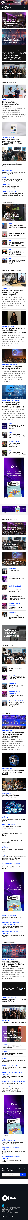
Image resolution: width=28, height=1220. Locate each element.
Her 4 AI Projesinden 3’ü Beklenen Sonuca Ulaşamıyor (12, 827)
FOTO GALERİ (12, 605)
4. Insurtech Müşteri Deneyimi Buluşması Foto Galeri (16, 617)
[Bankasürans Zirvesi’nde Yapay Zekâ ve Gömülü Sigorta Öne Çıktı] (14, 722)
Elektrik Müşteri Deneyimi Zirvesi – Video (17, 453)
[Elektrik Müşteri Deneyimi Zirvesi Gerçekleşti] (4, 444)
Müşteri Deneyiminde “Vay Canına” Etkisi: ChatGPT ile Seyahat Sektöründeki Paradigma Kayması (12, 1090)
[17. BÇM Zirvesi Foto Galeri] (4, 669)
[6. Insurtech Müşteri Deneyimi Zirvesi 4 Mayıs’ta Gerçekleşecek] (14, 392)
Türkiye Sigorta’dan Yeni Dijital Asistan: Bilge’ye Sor (13, 1061)
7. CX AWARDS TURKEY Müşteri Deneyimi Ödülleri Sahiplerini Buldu (17, 598)
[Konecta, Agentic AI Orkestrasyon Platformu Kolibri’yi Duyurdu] (14, 951)
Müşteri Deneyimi (7, 170)
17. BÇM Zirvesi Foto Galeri (16, 669)
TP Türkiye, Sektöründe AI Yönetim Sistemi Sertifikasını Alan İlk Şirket (12, 194)
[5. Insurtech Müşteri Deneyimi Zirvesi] (4, 587)
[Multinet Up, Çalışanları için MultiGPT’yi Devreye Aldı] (14, 1034)
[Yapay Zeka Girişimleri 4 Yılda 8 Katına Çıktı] (14, 807)
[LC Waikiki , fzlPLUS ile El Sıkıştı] (14, 70)
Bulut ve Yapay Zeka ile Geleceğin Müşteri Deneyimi (16, 704)
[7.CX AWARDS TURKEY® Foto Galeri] (4, 606)
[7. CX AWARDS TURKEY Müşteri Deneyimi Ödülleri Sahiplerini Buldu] (4, 597)
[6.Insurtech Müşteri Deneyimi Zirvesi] (14, 154)
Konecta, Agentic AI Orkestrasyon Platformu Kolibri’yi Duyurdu (13, 964)
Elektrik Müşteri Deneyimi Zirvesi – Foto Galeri (17, 436)
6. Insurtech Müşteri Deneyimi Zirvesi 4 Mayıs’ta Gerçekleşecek (13, 405)
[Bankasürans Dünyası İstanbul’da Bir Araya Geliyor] (4, 426)
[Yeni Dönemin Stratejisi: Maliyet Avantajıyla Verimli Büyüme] (14, 279)
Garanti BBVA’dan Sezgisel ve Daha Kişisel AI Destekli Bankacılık (12, 927)
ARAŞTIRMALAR (6, 137)
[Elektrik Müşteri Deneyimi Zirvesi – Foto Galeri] (4, 435)
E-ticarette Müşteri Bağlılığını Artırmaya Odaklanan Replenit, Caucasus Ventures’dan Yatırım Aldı (14, 858)
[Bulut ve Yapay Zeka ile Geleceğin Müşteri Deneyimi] (4, 703)
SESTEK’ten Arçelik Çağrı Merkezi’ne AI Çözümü (14, 820)
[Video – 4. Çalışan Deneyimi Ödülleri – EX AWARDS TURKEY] (4, 251)
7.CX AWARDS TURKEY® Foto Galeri (16, 607)
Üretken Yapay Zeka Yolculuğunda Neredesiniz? (12, 841)
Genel (13, 137)
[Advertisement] (14, 509)
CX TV (5, 211)
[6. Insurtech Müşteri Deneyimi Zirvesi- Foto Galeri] (14, 655)
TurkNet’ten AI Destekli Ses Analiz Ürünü (12, 834)
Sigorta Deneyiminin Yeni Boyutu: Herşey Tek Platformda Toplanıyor (12, 180)
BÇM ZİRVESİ (12, 568)
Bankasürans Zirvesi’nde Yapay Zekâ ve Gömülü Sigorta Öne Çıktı (13, 173)
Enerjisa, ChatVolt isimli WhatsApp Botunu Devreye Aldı (12, 1054)
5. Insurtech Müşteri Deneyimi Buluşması (16, 686)
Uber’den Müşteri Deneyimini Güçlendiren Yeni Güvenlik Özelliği (13, 772)
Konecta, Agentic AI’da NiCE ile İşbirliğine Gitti (14, 1000)
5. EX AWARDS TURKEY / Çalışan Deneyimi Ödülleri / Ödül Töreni (17, 243)
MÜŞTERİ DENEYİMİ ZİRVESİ (11, 19)
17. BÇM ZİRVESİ (14, 570)
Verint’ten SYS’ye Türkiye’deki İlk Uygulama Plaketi (12, 1046)
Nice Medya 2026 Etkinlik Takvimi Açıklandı (12, 918)
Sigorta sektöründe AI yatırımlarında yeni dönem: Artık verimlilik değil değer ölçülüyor (12, 142)
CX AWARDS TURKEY (14, 576)
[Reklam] (14, 2)
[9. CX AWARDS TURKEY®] (4, 579)
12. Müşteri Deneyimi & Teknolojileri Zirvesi (12, 368)
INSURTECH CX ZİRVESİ (8, 162)
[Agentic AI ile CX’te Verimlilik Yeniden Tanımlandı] (14, 20)
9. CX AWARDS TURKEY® (16, 579)
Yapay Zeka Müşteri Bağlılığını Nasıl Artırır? (12, 850)
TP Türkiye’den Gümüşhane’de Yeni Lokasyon (11, 104)
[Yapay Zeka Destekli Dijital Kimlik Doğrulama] (4, 226)
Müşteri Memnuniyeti (8, 846)
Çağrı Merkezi (8, 37)
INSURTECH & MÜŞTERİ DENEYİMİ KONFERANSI (15, 586)
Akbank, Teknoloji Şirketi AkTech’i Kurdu (12, 867)
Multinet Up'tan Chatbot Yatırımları (12, 1083)
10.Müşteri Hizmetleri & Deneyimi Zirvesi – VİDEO (17, 261)
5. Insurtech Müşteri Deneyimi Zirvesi (15, 590)
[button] (3, 8)
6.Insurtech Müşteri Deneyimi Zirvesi (13, 165)
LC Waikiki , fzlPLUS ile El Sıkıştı (14, 1023)
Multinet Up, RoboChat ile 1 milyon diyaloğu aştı (12, 1076)
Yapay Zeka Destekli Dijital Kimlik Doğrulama (17, 226)
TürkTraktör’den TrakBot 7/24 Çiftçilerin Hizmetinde (14, 1068)
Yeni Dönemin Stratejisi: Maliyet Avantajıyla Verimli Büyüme (11, 187)
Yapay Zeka (16, 37)
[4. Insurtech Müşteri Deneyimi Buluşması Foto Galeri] (4, 614)
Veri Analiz (5, 824)
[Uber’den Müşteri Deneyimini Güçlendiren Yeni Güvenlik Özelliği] (14, 760)
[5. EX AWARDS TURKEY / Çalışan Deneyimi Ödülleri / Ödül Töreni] (4, 242)
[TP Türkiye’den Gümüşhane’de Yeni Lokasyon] (14, 91)
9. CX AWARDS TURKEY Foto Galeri (17, 678)
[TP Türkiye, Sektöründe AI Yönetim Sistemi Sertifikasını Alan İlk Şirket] (14, 318)
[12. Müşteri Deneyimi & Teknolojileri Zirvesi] (14, 356)
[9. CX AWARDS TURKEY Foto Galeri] (4, 677)
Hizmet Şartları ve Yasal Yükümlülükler (10, 1212)
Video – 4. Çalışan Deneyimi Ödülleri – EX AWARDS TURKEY (16, 253)
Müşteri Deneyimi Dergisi (7, 1209)
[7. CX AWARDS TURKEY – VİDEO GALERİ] (4, 234)
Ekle (23, 1174)
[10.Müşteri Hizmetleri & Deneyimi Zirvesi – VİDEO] (4, 260)
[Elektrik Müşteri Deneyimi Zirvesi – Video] (14, 212)
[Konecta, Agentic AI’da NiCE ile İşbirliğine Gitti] (14, 53)
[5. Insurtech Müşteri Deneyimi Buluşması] (4, 686)
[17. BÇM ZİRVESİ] (4, 571)
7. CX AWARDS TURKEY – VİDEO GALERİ (17, 234)
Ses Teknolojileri (18, 816)
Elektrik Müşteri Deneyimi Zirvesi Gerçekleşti (14, 445)
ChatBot (6, 1031)
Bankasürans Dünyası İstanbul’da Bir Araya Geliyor (16, 427)
